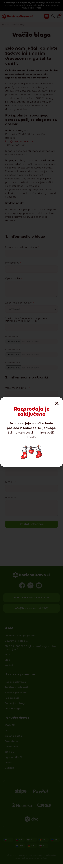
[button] (57, 403)
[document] (31, 432)
